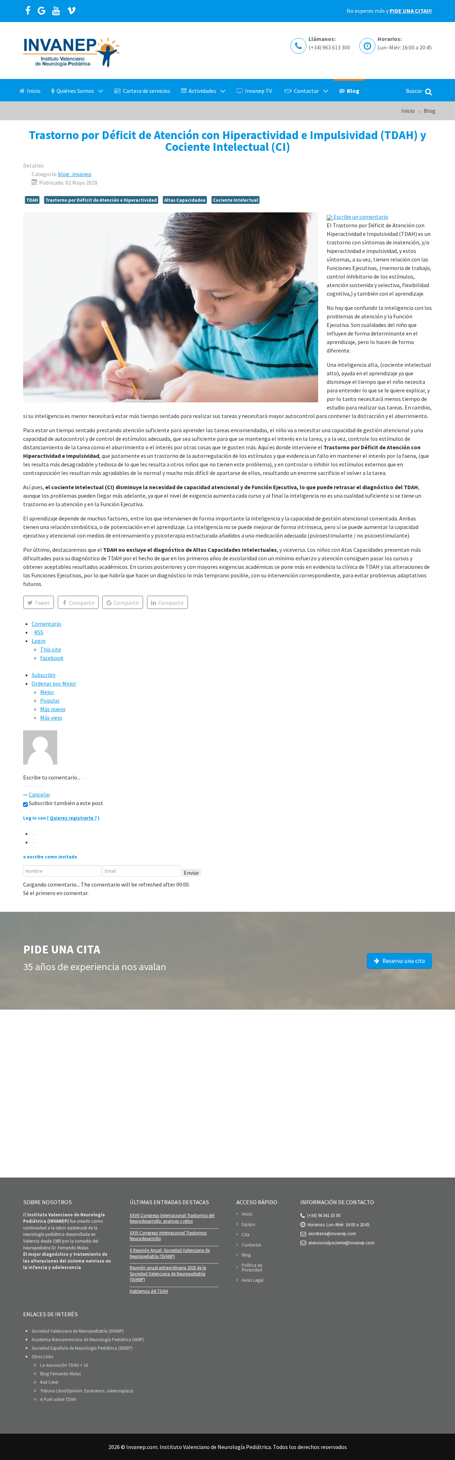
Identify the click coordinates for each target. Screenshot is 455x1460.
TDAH (32, 200)
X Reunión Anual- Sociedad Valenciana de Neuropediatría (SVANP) (170, 1253)
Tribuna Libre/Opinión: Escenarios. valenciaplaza (86, 1390)
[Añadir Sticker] (25, 786)
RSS (38, 632)
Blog (246, 1255)
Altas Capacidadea (184, 200)
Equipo (248, 1224)
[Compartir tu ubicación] (30, 786)
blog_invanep (74, 174)
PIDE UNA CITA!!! (411, 10)
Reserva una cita (403, 961)
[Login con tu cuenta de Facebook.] (34, 842)
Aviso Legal (252, 1280)
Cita (246, 1234)
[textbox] (227, 769)
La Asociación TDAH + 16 (64, 1365)
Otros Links (42, 1356)
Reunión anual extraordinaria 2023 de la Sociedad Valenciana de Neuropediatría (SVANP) (168, 1273)
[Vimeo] (72, 11)
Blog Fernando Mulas (60, 1373)
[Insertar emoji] (36, 786)
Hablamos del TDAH (149, 1291)
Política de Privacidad (252, 1267)
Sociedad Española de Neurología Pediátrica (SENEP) (82, 1348)
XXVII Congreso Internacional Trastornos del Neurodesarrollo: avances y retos (172, 1218)
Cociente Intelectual (235, 200)
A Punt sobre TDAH (58, 1399)
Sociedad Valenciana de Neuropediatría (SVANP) (78, 1331)
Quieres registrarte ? (73, 818)
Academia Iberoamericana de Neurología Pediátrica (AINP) (88, 1339)
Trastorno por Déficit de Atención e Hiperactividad (101, 200)
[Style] (41, 786)
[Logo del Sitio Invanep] (71, 51)
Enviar (191, 872)
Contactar (251, 1245)
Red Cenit (49, 1382)
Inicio (247, 1214)
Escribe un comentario (360, 216)
